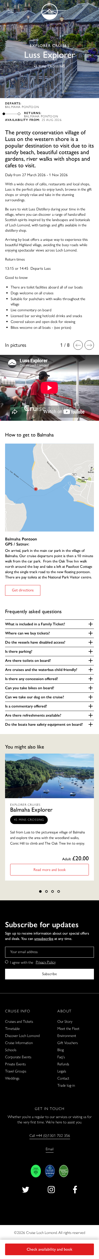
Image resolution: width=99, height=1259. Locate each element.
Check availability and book (49, 1249)
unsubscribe (43, 938)
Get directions (23, 590)
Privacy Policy (46, 962)
